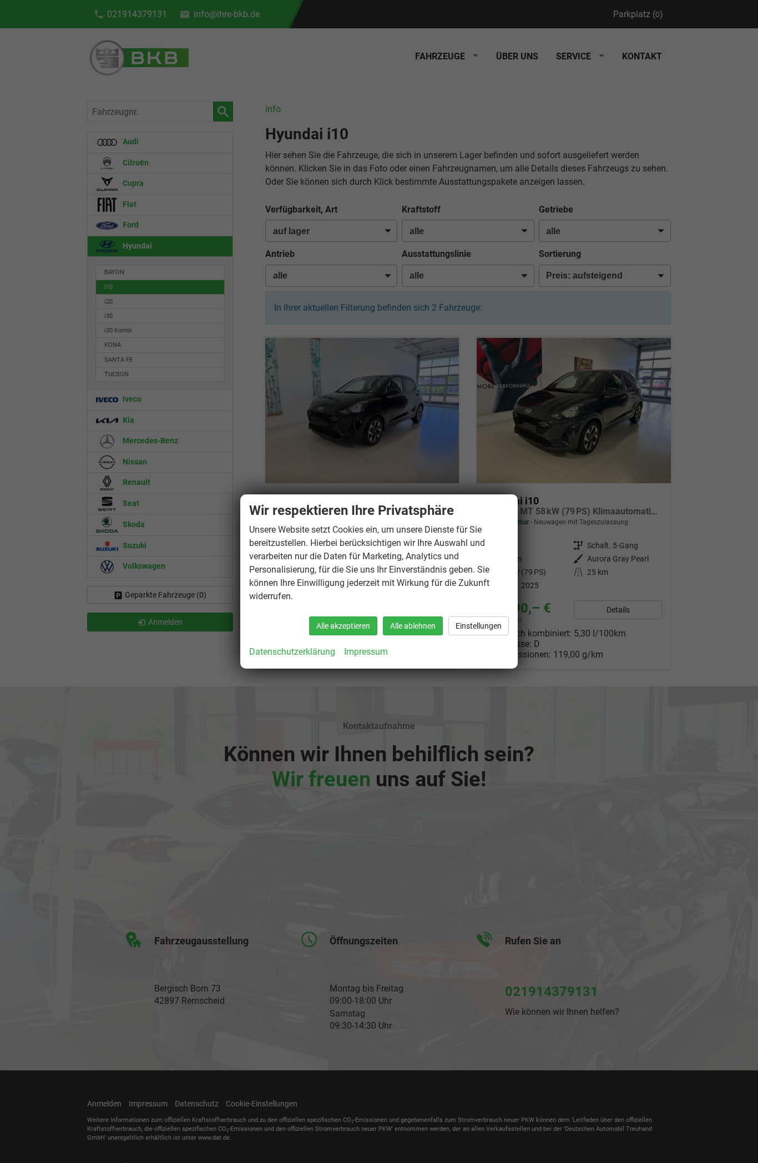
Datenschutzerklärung (292, 651)
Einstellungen (479, 625)
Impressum (366, 651)
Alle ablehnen (413, 625)
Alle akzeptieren (343, 625)
